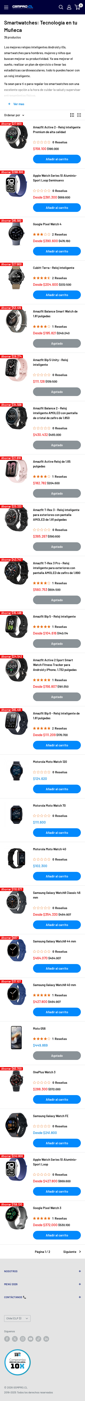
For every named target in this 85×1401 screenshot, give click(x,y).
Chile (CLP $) (13, 1318)
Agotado (57, 343)
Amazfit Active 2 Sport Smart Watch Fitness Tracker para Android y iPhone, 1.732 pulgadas (55, 664)
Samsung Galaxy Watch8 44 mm (54, 941)
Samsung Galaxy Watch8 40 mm (54, 985)
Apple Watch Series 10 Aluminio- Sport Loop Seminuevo (55, 178)
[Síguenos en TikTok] (38, 1339)
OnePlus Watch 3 (44, 1072)
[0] (77, 7)
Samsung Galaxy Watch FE (50, 1116)
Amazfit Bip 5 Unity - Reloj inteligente (50, 362)
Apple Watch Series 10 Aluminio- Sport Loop (55, 1162)
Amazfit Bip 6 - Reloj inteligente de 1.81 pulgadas (56, 715)
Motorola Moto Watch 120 (50, 761)
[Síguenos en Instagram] (23, 1339)
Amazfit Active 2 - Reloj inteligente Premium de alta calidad (56, 129)
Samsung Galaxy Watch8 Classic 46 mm (56, 895)
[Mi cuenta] (69, 7)
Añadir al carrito (57, 159)
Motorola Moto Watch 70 (49, 805)
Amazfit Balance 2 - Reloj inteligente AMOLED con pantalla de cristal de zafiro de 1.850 (55, 413)
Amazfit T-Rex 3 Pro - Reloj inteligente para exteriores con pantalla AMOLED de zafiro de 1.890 (56, 568)
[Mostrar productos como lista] (72, 115)
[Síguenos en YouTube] (30, 1339)
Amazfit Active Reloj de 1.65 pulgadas (52, 464)
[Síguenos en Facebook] (7, 1339)
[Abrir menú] (6, 7)
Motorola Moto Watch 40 (49, 849)
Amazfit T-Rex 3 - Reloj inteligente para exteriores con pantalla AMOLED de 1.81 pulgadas (56, 514)
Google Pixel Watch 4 (47, 224)
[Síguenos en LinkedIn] (46, 1339)
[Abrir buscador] (61, 7)
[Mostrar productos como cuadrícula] (79, 115)
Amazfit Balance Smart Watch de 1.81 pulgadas (55, 313)
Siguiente (69, 1251)
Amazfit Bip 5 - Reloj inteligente (54, 616)
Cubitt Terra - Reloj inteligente (53, 268)
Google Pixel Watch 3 (47, 1208)
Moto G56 (39, 1028)
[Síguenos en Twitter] (15, 1339)
